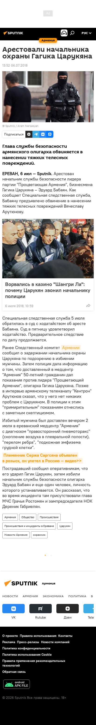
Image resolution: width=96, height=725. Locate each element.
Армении (70, 347)
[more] (88, 305)
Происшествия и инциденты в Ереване (29, 526)
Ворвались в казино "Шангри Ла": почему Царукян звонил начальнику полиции (47, 290)
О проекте (10, 636)
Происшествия (49, 517)
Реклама (8, 642)
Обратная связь (14, 672)
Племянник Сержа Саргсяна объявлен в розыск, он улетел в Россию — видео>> (42, 457)
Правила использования (38, 636)
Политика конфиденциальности (26, 648)
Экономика (53, 596)
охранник (39, 534)
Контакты (65, 636)
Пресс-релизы (28, 642)
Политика (77, 596)
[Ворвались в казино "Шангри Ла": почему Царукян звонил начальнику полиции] (48, 248)
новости (10, 596)
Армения (10, 517)
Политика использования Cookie (27, 654)
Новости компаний (55, 642)
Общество (27, 517)
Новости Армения (15, 534)
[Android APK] (16, 685)
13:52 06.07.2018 (14, 65)
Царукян (64, 526)
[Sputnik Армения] (14, 35)
